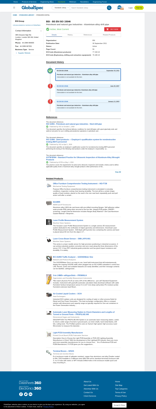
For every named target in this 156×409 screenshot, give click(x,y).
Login (131, 8)
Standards (61, 2)
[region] (78, 405)
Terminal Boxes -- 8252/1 (63, 351)
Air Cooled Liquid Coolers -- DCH (67, 294)
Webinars (72, 2)
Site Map (118, 385)
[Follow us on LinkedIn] (30, 394)
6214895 (56, 202)
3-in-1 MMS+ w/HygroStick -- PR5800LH (70, 275)
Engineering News (47, 2)
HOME (15, 15)
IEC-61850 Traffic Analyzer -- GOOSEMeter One (73, 257)
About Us (87, 382)
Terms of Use (120, 392)
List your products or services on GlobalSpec (27, 25)
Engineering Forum (100, 2)
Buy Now (114, 29)
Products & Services (29, 2)
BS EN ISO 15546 (62, 86)
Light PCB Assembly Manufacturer (68, 333)
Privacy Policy (121, 396)
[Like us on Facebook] (21, 394)
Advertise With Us (91, 389)
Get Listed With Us (91, 385)
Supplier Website (24, 53)
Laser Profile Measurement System (68, 220)
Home (15, 2)
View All (118, 172)
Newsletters (84, 2)
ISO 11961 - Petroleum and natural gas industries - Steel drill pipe (74, 124)
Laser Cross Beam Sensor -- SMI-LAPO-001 (71, 239)
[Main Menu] (14, 7)
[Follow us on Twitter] (26, 394)
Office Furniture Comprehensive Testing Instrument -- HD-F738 (80, 184)
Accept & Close (119, 405)
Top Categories (121, 389)
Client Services (90, 396)
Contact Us (88, 392)
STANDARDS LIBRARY (26, 15)
